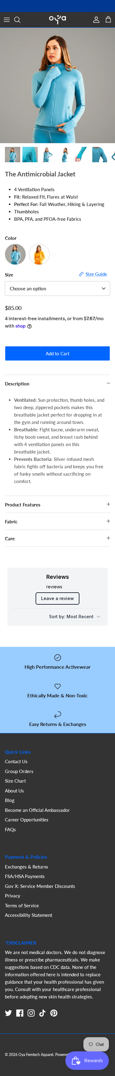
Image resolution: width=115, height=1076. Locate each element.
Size (9, 274)
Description (17, 383)
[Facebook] (19, 1013)
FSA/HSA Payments (25, 876)
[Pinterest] (53, 1013)
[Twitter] (8, 1013)
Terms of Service (22, 905)
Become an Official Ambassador (37, 810)
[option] (57, 85)
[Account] (95, 19)
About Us (14, 790)
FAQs (10, 829)
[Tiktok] (42, 1013)
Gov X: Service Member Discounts (40, 886)
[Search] (20, 19)
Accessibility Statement (28, 915)
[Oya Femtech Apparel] (57, 19)
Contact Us (16, 761)
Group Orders (19, 771)
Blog (9, 800)
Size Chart (15, 781)
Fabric (11, 521)
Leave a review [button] (57, 598)
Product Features (22, 504)
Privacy (12, 895)
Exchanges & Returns (26, 866)
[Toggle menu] (6, 19)
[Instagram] (31, 1013)
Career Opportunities (26, 819)
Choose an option (28, 288)
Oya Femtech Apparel (35, 1054)
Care (10, 538)
